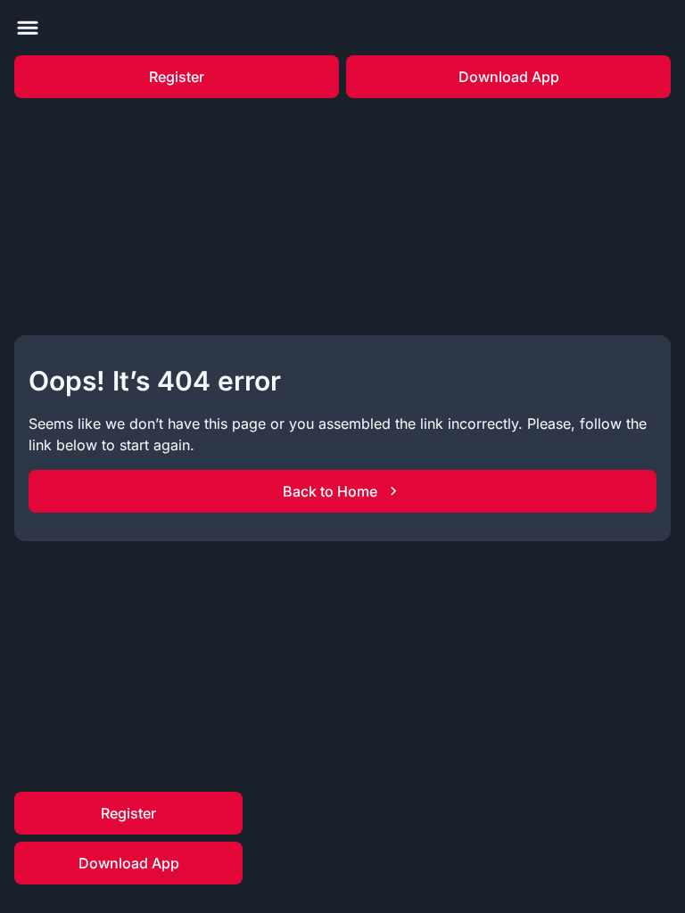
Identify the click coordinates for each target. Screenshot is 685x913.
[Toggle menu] (27, 27)
